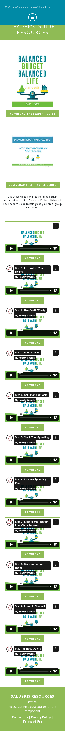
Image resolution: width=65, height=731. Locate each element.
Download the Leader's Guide (32, 113)
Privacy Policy (41, 717)
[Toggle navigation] (32, 17)
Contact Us (20, 717)
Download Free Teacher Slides (33, 184)
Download (32, 258)
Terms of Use (32, 721)
